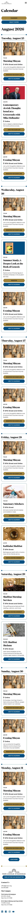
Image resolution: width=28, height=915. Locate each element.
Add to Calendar (14, 78)
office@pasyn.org (6, 886)
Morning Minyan (11, 61)
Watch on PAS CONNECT (14, 558)
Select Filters (14, 22)
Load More (14, 859)
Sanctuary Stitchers (13, 504)
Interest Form (14, 515)
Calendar (14, 18)
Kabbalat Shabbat (12, 546)
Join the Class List (14, 129)
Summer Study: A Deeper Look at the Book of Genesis (13, 263)
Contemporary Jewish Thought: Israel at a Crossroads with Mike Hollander (12, 111)
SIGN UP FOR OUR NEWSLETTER (14, 877)
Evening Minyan (11, 160)
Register (14, 280)
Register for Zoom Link (14, 74)
